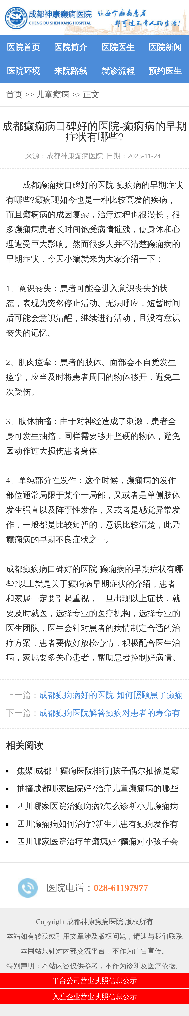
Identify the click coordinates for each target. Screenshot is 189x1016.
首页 (14, 94)
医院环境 (23, 70)
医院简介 (70, 47)
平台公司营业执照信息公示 (94, 981)
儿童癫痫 (52, 94)
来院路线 (70, 70)
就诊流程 (118, 70)
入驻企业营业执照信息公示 (94, 997)
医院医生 (118, 47)
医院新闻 (165, 47)
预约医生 (165, 70)
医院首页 (23, 47)
